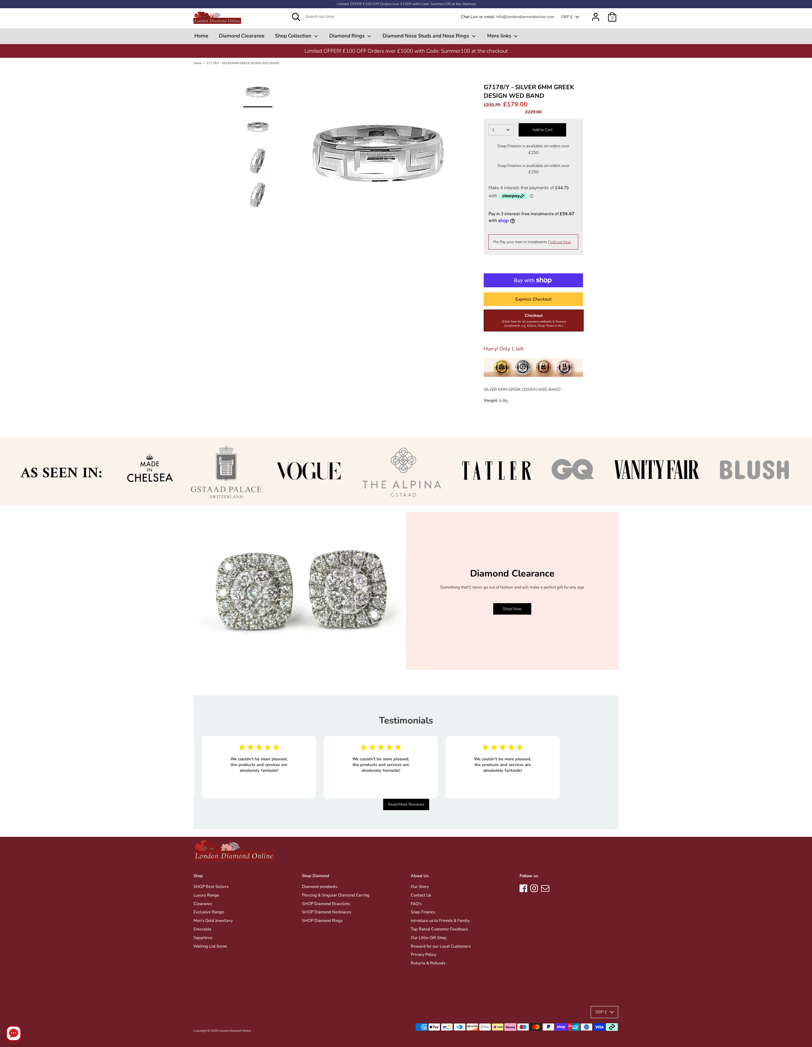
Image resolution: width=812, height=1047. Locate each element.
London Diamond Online (235, 1031)
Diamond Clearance (242, 35)
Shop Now (512, 609)
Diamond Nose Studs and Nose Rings (426, 35)
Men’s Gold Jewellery (213, 921)
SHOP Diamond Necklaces (326, 912)
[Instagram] (534, 887)
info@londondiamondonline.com (525, 17)
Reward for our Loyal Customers (441, 946)
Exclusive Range (208, 912)
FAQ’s (416, 904)
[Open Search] (296, 16)
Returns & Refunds (428, 963)
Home (201, 35)
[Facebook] (523, 887)
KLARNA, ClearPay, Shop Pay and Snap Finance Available (406, 51)
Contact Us (421, 895)
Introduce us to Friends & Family (440, 921)
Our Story (420, 887)
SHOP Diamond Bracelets (326, 904)
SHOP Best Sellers (210, 887)
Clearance (202, 904)
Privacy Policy (423, 954)
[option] (406, 51)
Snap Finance (423, 912)
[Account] (595, 14)
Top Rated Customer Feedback (439, 929)
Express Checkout (533, 299)
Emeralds (202, 929)
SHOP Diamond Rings (322, 921)
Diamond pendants (319, 887)
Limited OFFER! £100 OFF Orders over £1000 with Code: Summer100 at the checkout (406, 4)
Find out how (559, 241)
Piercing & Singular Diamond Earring (336, 895)
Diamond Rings (347, 35)
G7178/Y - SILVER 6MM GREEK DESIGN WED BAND (242, 63)
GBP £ (567, 17)
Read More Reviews (406, 804)
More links (500, 35)
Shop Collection (293, 35)
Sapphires (202, 938)
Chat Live (469, 17)
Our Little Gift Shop (429, 938)
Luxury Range (206, 895)
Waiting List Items (210, 946)
